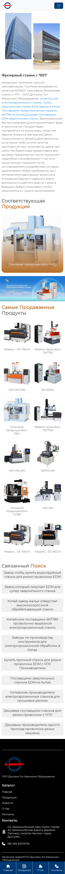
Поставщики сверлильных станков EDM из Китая (32, 680)
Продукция (24, 867)
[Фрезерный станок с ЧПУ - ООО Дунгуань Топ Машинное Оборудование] (7, 5)
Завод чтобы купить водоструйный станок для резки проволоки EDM (32, 575)
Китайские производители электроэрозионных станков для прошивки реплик (32, 697)
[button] (57, 242)
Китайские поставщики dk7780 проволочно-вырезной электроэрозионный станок (32, 623)
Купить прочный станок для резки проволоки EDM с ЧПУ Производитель (32, 664)
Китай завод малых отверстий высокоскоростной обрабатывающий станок (32, 605)
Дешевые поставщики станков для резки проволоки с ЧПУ (32, 713)
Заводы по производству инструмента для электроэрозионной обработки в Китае (32, 644)
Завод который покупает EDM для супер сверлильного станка (32, 589)
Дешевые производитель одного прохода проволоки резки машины (32, 729)
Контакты (56, 867)
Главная (8, 867)
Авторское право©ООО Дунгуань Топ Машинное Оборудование (30, 858)
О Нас (40, 867)
